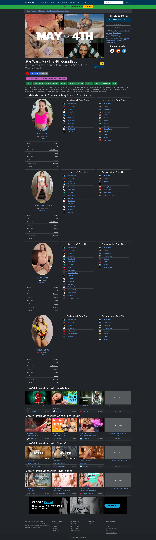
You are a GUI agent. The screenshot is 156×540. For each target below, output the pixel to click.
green (56, 304)
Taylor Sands (117, 33)
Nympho (106, 120)
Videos (47, 2)
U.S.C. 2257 (109, 530)
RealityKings (107, 109)
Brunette (119, 39)
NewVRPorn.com (31, 2)
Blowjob (113, 39)
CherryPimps (108, 129)
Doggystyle (125, 39)
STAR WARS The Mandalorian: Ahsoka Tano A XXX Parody (97, 406)
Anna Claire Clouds (123, 31)
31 (57, 218)
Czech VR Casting (73, 298)
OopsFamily (107, 190)
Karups (106, 134)
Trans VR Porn (74, 526)
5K (102, 63)
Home (42, 2)
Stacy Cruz (109, 33)
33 (57, 362)
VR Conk (70, 132)
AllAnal (106, 123)
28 (57, 146)
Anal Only (107, 126)
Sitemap (108, 524)
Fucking (108, 41)
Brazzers (106, 132)
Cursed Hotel (31, 461)
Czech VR (71, 192)
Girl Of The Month (32, 433)
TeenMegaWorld (109, 267)
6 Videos (42, 354)
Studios (58, 2)
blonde (55, 228)
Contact (90, 524)
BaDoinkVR (71, 115)
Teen (114, 43)
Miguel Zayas (66, 491)
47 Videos (42, 282)
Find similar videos (118, 24)
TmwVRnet (71, 281)
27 (57, 291)
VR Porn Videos (57, 524)
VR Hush (70, 204)
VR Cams (84, 2)
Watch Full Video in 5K (119, 20)
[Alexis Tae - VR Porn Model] (42, 115)
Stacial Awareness (85, 461)
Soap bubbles (57, 488)
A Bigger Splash (58, 406)
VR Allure (71, 209)
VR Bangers (71, 120)
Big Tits (115, 37)
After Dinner (57, 461)
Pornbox (106, 106)
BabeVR (70, 295)
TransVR (72, 2)
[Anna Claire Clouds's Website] (100, 195)
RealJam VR (71, 129)
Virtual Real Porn (73, 273)
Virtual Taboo (72, 112)
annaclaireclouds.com (110, 195)
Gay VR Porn (74, 528)
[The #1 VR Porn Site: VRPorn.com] (78, 505)
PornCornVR (72, 292)
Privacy (108, 526)
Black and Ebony (124, 37)
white (56, 225)
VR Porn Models (35, 528)
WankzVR (71, 117)
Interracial (114, 41)
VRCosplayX (34, 73)
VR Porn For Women (76, 524)
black (56, 153)
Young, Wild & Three (86, 433)
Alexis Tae (114, 31)
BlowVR (70, 126)
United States (53, 150)
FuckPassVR (71, 201)
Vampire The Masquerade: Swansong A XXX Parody (42, 406)
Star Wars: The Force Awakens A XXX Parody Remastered (44, 488)
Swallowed (107, 115)
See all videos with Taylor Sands (118, 488)
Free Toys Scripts (75, 530)
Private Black (108, 256)
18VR (69, 267)
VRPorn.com (72, 103)
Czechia (55, 294)
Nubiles (106, 137)
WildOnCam (107, 140)
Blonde (108, 39)
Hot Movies (107, 103)
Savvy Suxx (95, 436)
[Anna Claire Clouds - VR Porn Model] (42, 187)
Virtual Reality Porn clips (36, 526)
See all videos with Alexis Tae (118, 406)
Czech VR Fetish (73, 290)
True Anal (107, 117)
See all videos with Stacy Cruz (118, 461)
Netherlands (54, 366)
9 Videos (42, 138)
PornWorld (107, 112)
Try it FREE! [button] (88, 7)
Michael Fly (37, 463)
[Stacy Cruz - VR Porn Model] (42, 259)
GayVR (79, 2)
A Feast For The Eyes (59, 433)
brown (56, 160)
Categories (65, 2)
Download (99, 67)
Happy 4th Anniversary (87, 488)
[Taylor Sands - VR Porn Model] (42, 331)
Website (44, 73)
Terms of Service (111, 528)
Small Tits (121, 41)
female (56, 143)
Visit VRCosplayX (118, 27)
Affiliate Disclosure (111, 533)
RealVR (70, 109)
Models (52, 2)
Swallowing (109, 43)
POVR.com (71, 106)
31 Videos (42, 210)
